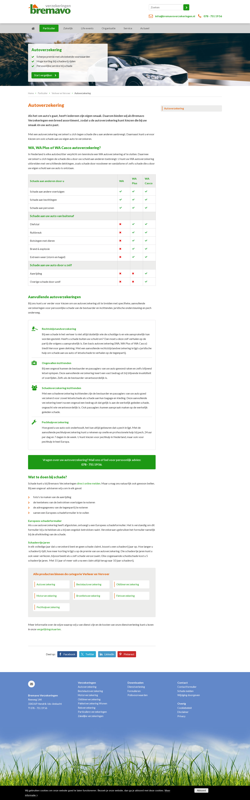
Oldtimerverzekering (127, 584)
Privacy (181, 716)
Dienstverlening (136, 686)
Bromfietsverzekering (88, 595)
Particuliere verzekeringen (92, 711)
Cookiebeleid (184, 707)
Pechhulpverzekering (48, 607)
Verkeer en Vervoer (61, 93)
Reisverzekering (86, 707)
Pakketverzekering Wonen (92, 703)
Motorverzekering (47, 595)
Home (31, 93)
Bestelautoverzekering (88, 584)
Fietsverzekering (125, 595)
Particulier (43, 93)
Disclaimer (183, 712)
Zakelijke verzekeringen (90, 716)
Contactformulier (187, 686)
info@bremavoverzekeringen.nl (175, 16)
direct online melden (88, 483)
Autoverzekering (46, 584)
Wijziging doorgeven (188, 695)
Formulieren (134, 691)
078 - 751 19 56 (213, 16)
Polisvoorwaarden (138, 695)
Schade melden (185, 691)
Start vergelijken (43, 75)
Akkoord (201, 790)
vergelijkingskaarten (49, 629)
